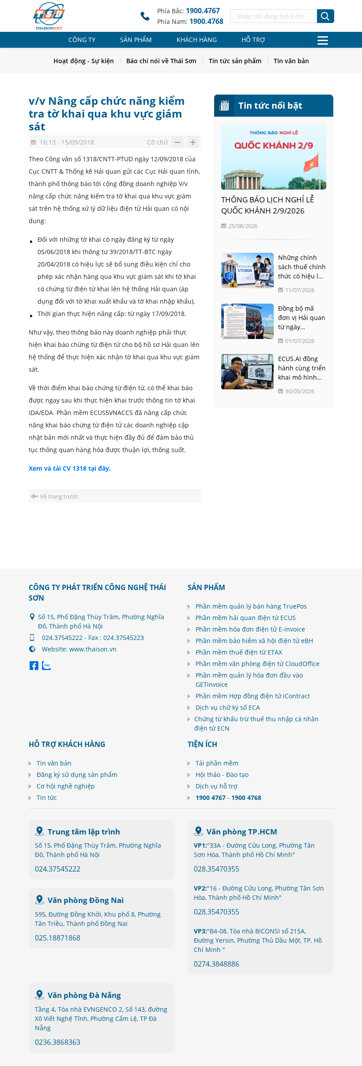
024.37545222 (57, 869)
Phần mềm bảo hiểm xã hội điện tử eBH (254, 640)
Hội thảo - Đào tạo (222, 774)
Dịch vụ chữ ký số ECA (228, 707)
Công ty (81, 39)
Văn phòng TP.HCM (242, 831)
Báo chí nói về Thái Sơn (161, 61)
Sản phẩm (136, 39)
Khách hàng (197, 39)
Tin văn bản (291, 61)
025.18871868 (57, 938)
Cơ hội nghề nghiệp (66, 786)
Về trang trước (59, 496)
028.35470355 (216, 869)
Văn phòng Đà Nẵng (84, 995)
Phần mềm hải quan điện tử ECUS (246, 617)
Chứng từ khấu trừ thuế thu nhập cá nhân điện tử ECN (256, 723)
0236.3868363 (57, 1042)
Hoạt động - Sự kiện (83, 61)
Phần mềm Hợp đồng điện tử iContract (253, 696)
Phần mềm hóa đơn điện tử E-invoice (250, 629)
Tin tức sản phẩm (235, 61)
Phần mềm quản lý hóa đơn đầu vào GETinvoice (249, 680)
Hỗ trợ (253, 39)
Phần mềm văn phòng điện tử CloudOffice (258, 663)
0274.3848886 (216, 964)
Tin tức (47, 797)
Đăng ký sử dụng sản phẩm (77, 774)
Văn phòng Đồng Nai (86, 900)
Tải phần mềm (217, 763)
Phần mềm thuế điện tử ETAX (239, 652)
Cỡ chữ (157, 142)
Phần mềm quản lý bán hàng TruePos (251, 606)
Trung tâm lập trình (84, 831)
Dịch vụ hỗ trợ (217, 786)
